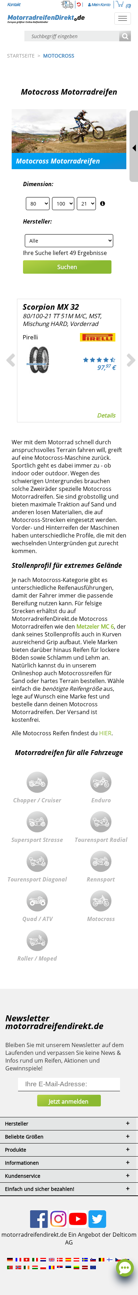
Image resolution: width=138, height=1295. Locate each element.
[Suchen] (125, 36)
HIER (105, 733)
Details (60, 415)
